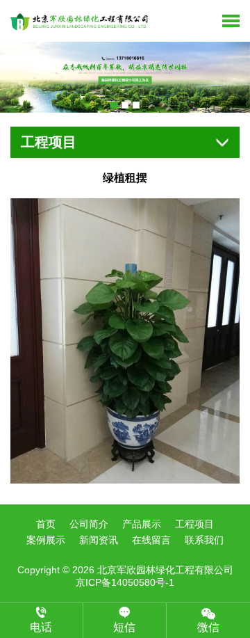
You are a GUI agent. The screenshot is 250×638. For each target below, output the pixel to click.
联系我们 (204, 539)
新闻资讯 (98, 539)
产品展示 (141, 523)
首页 (46, 523)
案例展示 (45, 539)
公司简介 (88, 523)
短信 (124, 627)
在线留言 (151, 539)
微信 (208, 627)
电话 (41, 627)
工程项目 (194, 523)
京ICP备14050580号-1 (125, 582)
